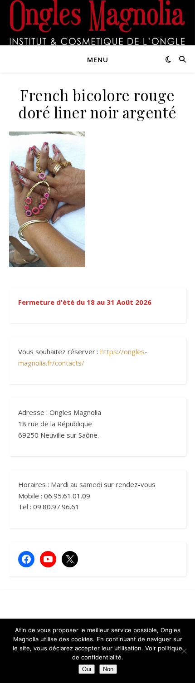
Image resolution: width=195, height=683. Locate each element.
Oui (86, 669)
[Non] (183, 650)
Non (108, 669)
